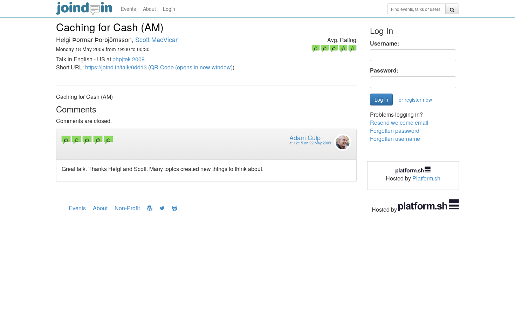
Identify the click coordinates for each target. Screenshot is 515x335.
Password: (384, 70)
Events (128, 8)
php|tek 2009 (128, 59)
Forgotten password (394, 131)
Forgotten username (395, 139)
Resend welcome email (399, 122)
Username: (384, 43)
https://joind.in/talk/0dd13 (116, 67)
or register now (415, 99)
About (149, 8)
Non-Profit (127, 208)
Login (169, 8)
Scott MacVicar (156, 39)
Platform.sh (426, 178)
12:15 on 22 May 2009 (312, 142)
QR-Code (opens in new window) (191, 67)
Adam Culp (305, 137)
